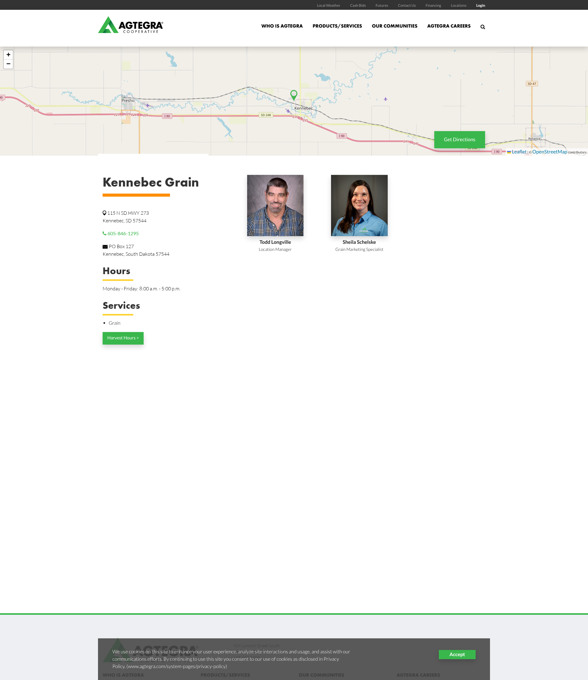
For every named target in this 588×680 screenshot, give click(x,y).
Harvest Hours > (123, 338)
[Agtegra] (130, 28)
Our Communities (394, 26)
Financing (433, 5)
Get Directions (459, 139)
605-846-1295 (123, 233)
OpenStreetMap (549, 152)
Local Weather (328, 5)
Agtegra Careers (449, 26)
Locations (458, 5)
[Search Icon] (483, 30)
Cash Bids (358, 5)
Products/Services (337, 26)
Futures (382, 5)
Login (480, 5)
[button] (8, 54)
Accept (457, 654)
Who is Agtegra (282, 26)
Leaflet (518, 152)
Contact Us (407, 5)
